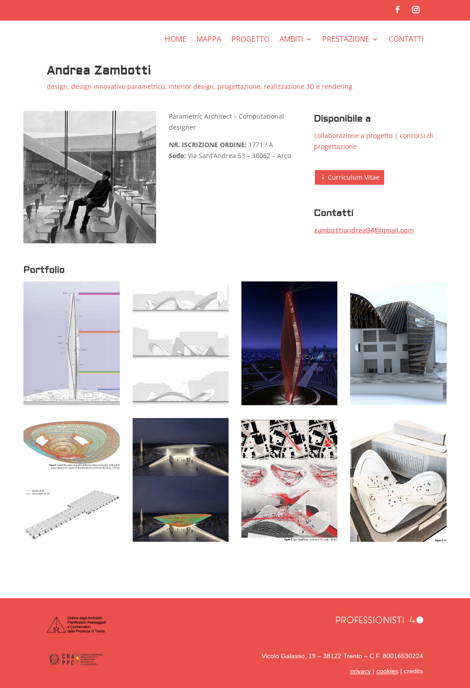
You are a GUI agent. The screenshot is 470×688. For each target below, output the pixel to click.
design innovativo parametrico (118, 86)
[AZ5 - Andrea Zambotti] (398, 402)
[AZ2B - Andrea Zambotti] (289, 539)
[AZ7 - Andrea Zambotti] (71, 402)
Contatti (406, 40)
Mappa (208, 40)
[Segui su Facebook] (397, 9)
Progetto (250, 40)
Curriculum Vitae (354, 177)
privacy (360, 671)
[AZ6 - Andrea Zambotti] (289, 402)
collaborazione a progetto (353, 135)
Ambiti (291, 40)
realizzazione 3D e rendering (308, 86)
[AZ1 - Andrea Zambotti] (181, 402)
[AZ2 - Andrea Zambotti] (398, 539)
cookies (387, 671)
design (57, 86)
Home (175, 40)
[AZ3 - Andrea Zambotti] (181, 539)
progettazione (239, 86)
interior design (191, 86)
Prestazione (345, 40)
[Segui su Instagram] (415, 9)
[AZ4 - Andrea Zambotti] (71, 539)
